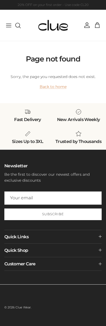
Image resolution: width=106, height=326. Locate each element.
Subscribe (53, 214)
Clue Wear (23, 307)
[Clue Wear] (53, 25)
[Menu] (9, 25)
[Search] (21, 25)
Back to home (53, 86)
